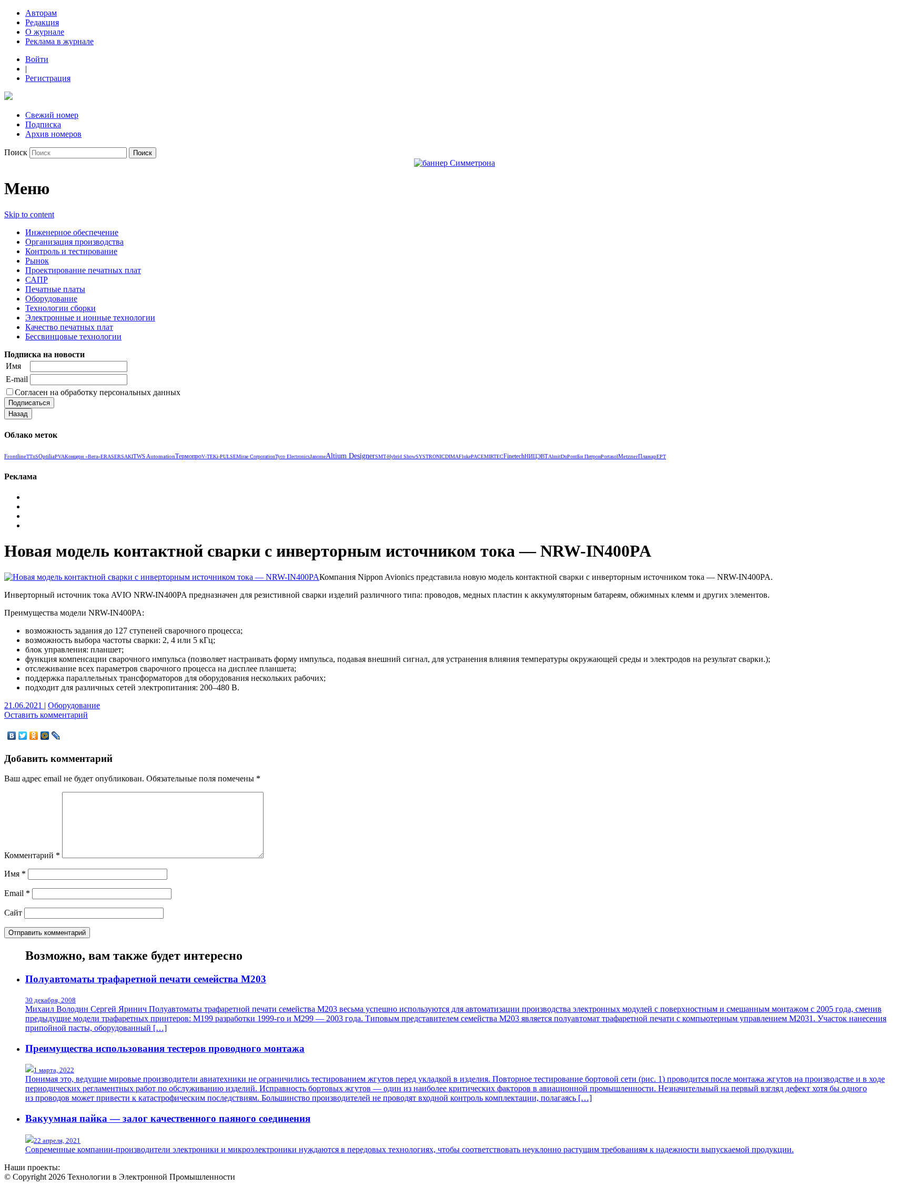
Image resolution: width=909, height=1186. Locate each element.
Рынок (37, 260)
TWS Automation (154, 456)
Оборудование (51, 298)
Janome (318, 456)
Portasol (609, 456)
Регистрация (47, 78)
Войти (36, 59)
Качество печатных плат (69, 327)
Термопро (188, 456)
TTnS (32, 456)
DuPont (569, 456)
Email (17, 893)
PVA (60, 456)
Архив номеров (53, 133)
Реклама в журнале (59, 41)
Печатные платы (55, 289)
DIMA (452, 456)
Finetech (513, 456)
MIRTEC (493, 456)
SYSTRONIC (430, 456)
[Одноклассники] (33, 735)
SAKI (127, 456)
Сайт (13, 912)
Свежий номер (51, 114)
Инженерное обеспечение (71, 232)
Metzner (628, 456)
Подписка (43, 124)
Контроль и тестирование (71, 251)
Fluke (465, 456)
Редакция (42, 22)
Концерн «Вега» (82, 456)
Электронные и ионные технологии (90, 317)
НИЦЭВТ (536, 456)
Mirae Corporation (255, 456)
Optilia (46, 456)
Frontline (15, 456)
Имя (13, 365)
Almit (554, 456)
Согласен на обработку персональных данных (97, 392)
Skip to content (29, 214)
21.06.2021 (24, 705)
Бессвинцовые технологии (73, 336)
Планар (647, 456)
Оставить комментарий (46, 714)
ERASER (110, 456)
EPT (661, 456)
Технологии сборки (60, 308)
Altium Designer (350, 456)
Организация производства (74, 241)
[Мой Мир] (44, 735)
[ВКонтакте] (11, 735)
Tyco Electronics (292, 456)
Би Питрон (589, 456)
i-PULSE (226, 456)
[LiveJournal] (56, 735)
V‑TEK (209, 456)
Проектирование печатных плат (83, 270)
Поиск (15, 152)
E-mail (17, 379)
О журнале (44, 31)
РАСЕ (477, 456)
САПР (36, 279)
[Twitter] (22, 735)
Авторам (41, 12)
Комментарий (32, 855)
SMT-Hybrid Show (395, 456)
